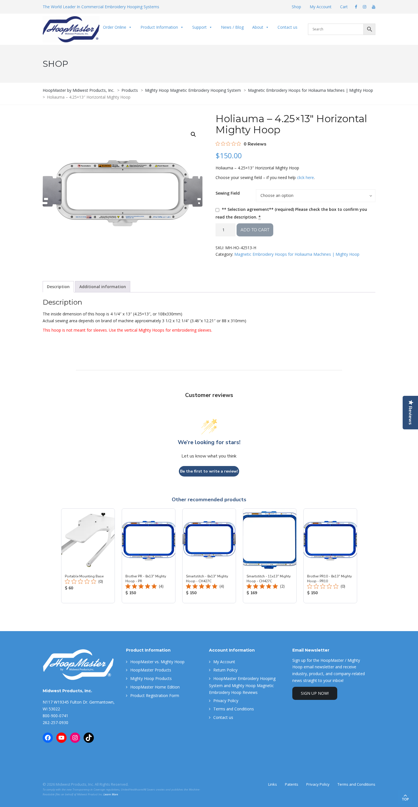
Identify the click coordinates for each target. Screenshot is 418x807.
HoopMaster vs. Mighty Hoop (157, 661)
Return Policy (225, 670)
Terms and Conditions (233, 709)
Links (272, 784)
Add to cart (255, 229)
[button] (193, 134)
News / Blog (232, 27)
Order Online (114, 27)
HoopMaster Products (150, 670)
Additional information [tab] (102, 286)
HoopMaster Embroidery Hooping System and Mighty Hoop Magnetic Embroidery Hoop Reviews (242, 685)
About (257, 27)
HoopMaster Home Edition (155, 687)
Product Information (159, 27)
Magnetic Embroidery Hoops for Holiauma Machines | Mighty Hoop (296, 254)
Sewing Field (228, 193)
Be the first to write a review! (209, 471)
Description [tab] (58, 286)
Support (199, 27)
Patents (291, 784)
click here (305, 177)
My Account (321, 6)
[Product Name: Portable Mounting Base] (88, 555)
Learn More (111, 794)
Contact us (287, 27)
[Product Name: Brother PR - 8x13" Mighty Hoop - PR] (148, 555)
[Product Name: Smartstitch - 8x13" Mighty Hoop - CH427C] (209, 555)
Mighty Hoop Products (151, 678)
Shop (296, 6)
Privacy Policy (225, 700)
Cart (344, 6)
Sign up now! (315, 693)
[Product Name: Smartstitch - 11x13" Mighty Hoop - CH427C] (270, 555)
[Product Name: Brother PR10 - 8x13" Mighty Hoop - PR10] (330, 555)
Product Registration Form (154, 695)
